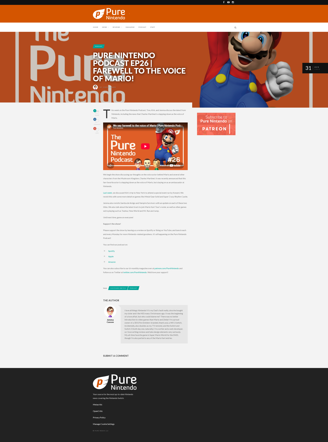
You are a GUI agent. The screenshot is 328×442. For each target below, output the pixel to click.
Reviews (116, 27)
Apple (111, 256)
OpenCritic (98, 411)
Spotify (111, 251)
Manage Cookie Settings (104, 424)
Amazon (112, 262)
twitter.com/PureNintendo (135, 272)
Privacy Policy (99, 417)
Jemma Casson (109, 87)
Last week (107, 192)
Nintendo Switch (118, 288)
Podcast (142, 27)
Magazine (130, 27)
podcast (98, 46)
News (104, 27)
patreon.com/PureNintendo (167, 268)
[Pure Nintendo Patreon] (216, 124)
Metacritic (97, 404)
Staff (152, 27)
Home (95, 27)
